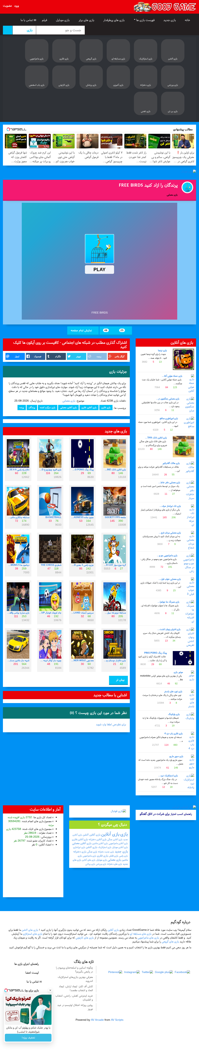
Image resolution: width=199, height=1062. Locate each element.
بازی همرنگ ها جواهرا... (168, 601)
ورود (16, 6)
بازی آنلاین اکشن (91, 834)
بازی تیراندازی (79, 847)
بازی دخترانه (79, 851)
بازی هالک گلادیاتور (171, 463)
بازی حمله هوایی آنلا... (172, 375)
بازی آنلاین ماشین (100, 843)
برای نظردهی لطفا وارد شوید (111, 724)
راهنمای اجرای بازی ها (27, 964)
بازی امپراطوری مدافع (169, 418)
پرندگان (32, 407)
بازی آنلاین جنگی (114, 839)
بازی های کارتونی (85, 937)
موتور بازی (178, 672)
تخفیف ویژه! (28, 1037)
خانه (188, 20)
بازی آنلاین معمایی (68, 407)
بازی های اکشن (30, 930)
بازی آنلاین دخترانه (97, 839)
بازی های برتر (87, 20)
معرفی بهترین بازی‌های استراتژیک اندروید (75, 979)
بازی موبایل (63, 20)
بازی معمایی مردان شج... (170, 532)
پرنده (21, 407)
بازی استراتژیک (104, 847)
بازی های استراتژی (32, 934)
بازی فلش (113, 856)
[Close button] (50, 990)
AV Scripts (117, 1020)
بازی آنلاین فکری (89, 407)
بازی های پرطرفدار (114, 20)
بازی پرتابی (90, 863)
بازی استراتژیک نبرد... (168, 775)
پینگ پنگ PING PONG (155, 652)
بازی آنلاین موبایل (120, 847)
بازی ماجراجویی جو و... (167, 555)
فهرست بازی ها (145, 20)
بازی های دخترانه (114, 863)
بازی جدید (170, 20)
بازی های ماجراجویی (148, 937)
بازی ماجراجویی (89, 855)
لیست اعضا (32, 973)
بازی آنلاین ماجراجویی (118, 843)
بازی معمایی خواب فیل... (170, 579)
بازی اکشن (91, 847)
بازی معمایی (68, 401)
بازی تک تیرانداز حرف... (170, 506)
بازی (124, 834)
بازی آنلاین (110, 834)
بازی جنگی (92, 851)
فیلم (45, 20)
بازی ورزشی (101, 863)
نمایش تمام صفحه (82, 330)
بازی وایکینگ (174, 714)
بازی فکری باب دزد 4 (173, 733)
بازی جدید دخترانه (106, 851)
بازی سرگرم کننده (47, 407)
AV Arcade (97, 1020)
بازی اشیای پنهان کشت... (169, 629)
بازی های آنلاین (88, 859)
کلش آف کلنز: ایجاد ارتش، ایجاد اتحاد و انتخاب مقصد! (76, 988)
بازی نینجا (162, 350)
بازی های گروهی (170, 941)
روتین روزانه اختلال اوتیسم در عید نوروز (75, 1007)
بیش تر (119, 680)
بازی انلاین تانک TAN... (156, 437)
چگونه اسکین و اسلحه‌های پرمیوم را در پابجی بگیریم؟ (74, 969)
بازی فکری (106, 407)
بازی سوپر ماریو (176, 756)
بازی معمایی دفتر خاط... (169, 482)
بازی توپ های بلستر (173, 691)
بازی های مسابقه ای (140, 934)
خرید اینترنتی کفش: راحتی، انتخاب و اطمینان (74, 997)
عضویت (7, 6)
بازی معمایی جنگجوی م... (167, 398)
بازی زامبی (123, 855)
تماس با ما (27, 20)
